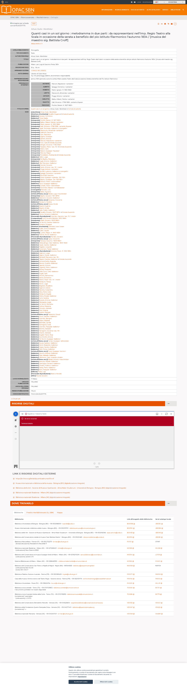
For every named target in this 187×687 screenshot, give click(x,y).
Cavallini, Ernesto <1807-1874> (50, 212)
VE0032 (130, 603)
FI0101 (130, 542)
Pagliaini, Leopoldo (45, 247)
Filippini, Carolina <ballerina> (48, 259)
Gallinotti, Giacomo (46, 132)
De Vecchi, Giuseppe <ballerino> (50, 339)
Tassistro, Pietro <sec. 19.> (49, 147)
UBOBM (159, 528)
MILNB (158, 548)
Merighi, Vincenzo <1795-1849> (50, 145)
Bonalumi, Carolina (45, 202)
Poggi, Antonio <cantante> (49, 169)
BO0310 (131, 528)
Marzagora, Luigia (45, 302)
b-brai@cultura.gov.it (65, 548)
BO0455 (130, 533)
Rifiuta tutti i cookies (106, 682)
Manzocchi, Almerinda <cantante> (51, 130)
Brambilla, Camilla (45, 322)
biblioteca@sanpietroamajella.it (83, 566)
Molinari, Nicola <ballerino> (48, 235)
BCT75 (158, 594)
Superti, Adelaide (44, 312)
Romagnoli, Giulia (45, 325)
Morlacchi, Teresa (45, 282)
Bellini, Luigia (43, 157)
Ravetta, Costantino (46, 290)
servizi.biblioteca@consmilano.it (91, 555)
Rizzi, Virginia (43, 310)
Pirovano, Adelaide (45, 308)
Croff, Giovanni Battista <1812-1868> (54, 218)
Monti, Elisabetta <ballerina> (48, 345)
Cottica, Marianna (45, 306)
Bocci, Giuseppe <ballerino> (48, 183)
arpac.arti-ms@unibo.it (114, 533)
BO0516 (130, 537)
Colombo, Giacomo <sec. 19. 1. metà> (63, 216)
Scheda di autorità (74, 109)
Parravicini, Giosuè (54, 314)
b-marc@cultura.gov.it (65, 614)
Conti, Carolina (44, 298)
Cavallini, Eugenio (54, 114)
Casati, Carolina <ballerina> (48, 245)
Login (139, 2)
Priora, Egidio (43, 118)
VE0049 (131, 614)
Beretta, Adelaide (45, 329)
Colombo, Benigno (45, 318)
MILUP (158, 583)
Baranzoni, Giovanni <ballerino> (49, 198)
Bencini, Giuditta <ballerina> (48, 263)
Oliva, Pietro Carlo (45, 292)
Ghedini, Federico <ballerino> (48, 365)
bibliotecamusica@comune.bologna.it (82, 528)
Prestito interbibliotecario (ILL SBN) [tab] (40, 513)
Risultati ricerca (43, 17)
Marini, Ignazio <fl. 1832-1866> (50, 124)
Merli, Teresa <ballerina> (47, 349)
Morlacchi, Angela (45, 294)
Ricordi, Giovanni (41, 376)
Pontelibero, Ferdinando (48, 155)
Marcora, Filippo (45, 153)
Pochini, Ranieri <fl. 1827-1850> (50, 120)
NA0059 (131, 566)
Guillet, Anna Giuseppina (47, 228)
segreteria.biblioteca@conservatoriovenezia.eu (87, 603)
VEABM (159, 614)
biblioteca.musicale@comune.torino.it (80, 594)
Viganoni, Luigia (44, 253)
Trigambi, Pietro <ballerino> (48, 267)
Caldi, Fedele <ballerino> (47, 210)
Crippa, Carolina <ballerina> (48, 347)
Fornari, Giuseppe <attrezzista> (58, 341)
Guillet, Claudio (44, 230)
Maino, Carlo (44, 149)
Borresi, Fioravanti (45, 269)
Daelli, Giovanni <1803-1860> (50, 220)
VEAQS (158, 607)
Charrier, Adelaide (45, 333)
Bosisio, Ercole (53, 204)
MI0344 (130, 555)
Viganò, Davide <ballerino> (48, 255)
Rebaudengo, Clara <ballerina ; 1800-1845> (53, 243)
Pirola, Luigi (42, 372)
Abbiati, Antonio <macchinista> (58, 359)
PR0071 (131, 574)
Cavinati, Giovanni (46, 165)
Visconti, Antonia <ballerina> (48, 353)
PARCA (158, 579)
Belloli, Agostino (45, 192)
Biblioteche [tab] (18, 513)
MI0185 (130, 548)
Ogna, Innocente (54, 239)
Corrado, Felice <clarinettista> (50, 186)
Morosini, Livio (46, 190)
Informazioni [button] (106, 10)
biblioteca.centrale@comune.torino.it (66, 588)
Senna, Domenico (45, 278)
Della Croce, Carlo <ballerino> (49, 271)
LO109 (158, 555)
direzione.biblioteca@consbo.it (93, 537)
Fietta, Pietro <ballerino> (47, 367)
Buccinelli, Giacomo (46, 175)
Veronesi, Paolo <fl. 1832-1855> (61, 251)
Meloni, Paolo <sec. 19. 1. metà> (49, 280)
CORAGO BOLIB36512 (38, 70)
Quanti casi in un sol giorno (40, 109)
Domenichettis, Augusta (47, 261)
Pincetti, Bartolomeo (46, 275)
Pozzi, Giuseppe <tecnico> (57, 351)
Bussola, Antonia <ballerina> (48, 300)
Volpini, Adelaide (44, 320)
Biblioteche (175, 10)
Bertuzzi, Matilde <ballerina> (48, 361)
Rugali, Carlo (43, 273)
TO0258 (130, 594)
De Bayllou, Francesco (47, 159)
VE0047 (131, 607)
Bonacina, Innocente (55, 200)
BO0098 (131, 524)
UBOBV (159, 537)
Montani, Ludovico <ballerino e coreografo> (53, 171)
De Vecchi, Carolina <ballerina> (49, 222)
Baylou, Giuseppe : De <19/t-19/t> (51, 179)
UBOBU (159, 524)
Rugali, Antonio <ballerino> (48, 161)
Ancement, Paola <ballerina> (48, 249)
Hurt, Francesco (45, 134)
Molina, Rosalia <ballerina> (47, 296)
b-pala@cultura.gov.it (70, 574)
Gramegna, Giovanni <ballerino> (49, 363)
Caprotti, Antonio (45, 265)
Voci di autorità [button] (137, 10)
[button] (160, 2)
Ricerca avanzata (122, 10)
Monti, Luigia (43, 284)
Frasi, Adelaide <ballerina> (47, 355)
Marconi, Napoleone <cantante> (51, 141)
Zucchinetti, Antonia (46, 337)
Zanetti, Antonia (45, 139)
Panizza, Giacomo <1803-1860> (50, 241)
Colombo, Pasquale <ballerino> (49, 327)
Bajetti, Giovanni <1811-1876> (50, 196)
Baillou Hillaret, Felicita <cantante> (51, 122)
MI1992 (130, 561)
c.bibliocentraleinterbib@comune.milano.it (72, 561)
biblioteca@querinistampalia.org (83, 607)
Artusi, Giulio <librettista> (48, 112)
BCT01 (158, 588)
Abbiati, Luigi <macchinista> (57, 194)
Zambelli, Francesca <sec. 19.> (49, 257)
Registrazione (147, 2)
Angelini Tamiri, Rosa (46, 335)
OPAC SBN (14, 17)
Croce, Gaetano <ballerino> (48, 316)
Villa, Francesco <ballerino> (48, 163)
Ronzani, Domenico (45, 116)
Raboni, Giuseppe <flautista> (50, 151)
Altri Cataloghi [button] (153, 10)
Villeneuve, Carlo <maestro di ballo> (51, 357)
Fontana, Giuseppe (45, 224)
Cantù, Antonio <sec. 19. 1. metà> (51, 167)
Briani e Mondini (56, 374)
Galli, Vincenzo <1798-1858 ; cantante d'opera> (55, 126)
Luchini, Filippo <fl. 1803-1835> (50, 233)
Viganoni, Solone (44, 288)
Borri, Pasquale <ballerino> (48, 370)
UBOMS (159, 533)
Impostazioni (82, 676)
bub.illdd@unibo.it (69, 524)
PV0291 (130, 583)
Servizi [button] (165, 10)
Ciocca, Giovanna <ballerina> (48, 214)
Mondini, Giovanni (57, 237)
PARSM (159, 574)
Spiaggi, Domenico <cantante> (50, 173)
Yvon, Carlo (44, 143)
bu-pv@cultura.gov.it (59, 583)
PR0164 (130, 579)
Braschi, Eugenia (44, 206)
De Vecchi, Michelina (46, 304)
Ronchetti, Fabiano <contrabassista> (52, 188)
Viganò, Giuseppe (46, 136)
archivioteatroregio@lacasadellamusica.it (97, 579)
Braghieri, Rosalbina (45, 286)
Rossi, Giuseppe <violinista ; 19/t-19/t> (52, 177)
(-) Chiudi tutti (15, 399)
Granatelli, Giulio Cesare (56, 226)
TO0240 (131, 588)
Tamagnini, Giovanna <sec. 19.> (49, 331)
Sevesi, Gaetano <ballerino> (48, 343)
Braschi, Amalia (44, 208)
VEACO (158, 603)
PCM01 (158, 561)
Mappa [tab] (59, 513)
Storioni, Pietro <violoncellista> (50, 181)
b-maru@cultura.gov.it (60, 542)
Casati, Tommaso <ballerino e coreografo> (53, 128)
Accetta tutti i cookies (80, 682)
